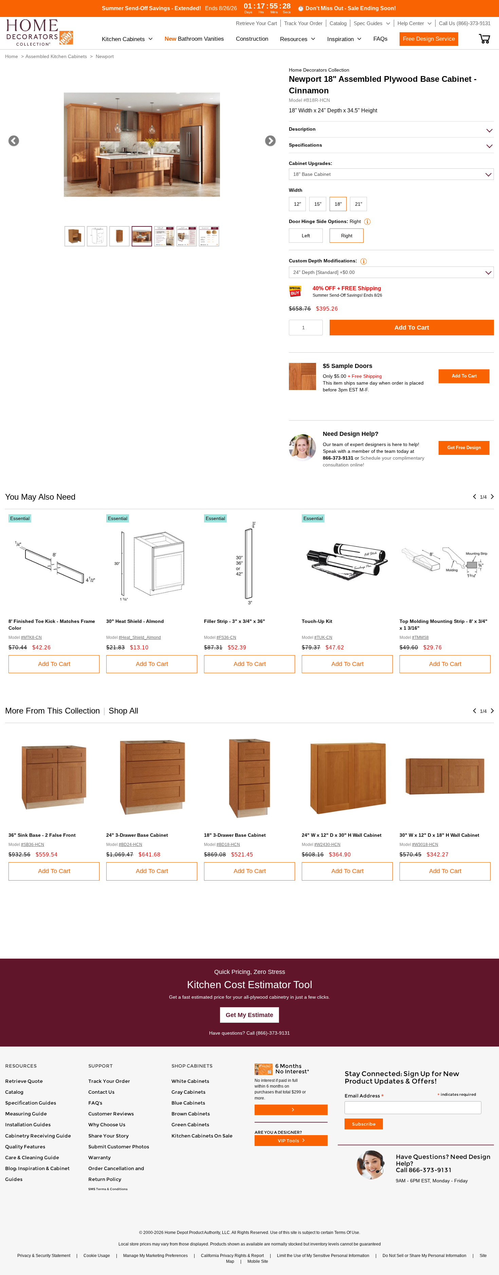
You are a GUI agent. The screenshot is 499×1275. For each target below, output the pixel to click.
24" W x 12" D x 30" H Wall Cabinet (342, 835)
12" (297, 204)
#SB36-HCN (32, 844)
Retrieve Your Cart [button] (256, 23)
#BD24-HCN (130, 844)
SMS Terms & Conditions (108, 1189)
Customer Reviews (111, 1114)
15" (317, 204)
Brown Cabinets (190, 1114)
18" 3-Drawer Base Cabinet (235, 835)
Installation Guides (28, 1125)
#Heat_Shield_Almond (140, 637)
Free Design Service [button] (429, 39)
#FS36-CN (226, 637)
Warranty (99, 1157)
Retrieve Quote (24, 1081)
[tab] (391, 129)
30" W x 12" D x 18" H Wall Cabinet (439, 835)
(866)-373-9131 (273, 1033)
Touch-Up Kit (317, 621)
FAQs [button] (380, 39)
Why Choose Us (106, 1125)
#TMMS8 (420, 637)
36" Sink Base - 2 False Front (42, 835)
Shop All (123, 710)
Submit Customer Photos (118, 1147)
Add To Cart (411, 327)
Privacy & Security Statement (43, 1255)
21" (358, 204)
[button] (485, 39)
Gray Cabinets (188, 1092)
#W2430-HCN (327, 844)
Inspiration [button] (340, 39)
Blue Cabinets (188, 1103)
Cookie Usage (97, 1255)
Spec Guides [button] (368, 23)
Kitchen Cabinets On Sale (202, 1136)
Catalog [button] (338, 23)
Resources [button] (294, 39)
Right (346, 235)
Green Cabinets (190, 1125)
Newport (105, 56)
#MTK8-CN (31, 637)
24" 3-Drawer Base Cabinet (137, 835)
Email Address (410, 1096)
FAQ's (95, 1103)
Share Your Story (108, 1136)
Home (11, 56)
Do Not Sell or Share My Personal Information (424, 1255)
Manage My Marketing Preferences (155, 1255)
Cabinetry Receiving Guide (38, 1136)
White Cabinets (190, 1081)
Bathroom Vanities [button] (194, 39)
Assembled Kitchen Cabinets (56, 56)
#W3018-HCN (425, 844)
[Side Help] (366, 221)
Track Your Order (109, 1081)
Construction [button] (252, 39)
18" (338, 204)
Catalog (14, 1092)
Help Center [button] (411, 23)
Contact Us (101, 1092)
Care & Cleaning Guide (32, 1157)
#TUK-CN (323, 637)
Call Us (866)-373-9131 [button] (465, 23)
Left (306, 235)
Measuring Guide (26, 1114)
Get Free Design (464, 447)
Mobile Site (257, 1261)
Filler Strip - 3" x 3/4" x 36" (234, 621)
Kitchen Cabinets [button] (123, 39)
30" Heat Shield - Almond (135, 621)
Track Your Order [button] (303, 23)
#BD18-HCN (228, 844)
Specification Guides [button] (30, 1103)
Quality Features (25, 1147)
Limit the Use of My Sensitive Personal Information (323, 1255)
